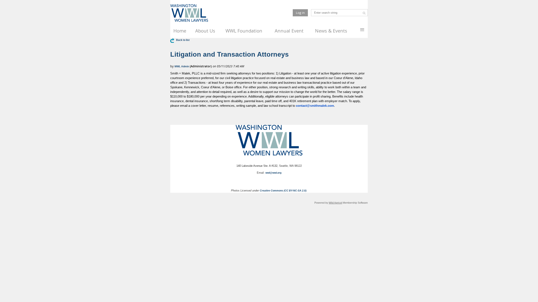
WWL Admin (181, 66)
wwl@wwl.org (273, 172)
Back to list (183, 40)
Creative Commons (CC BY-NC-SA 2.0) (283, 190)
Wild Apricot (335, 202)
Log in (300, 12)
